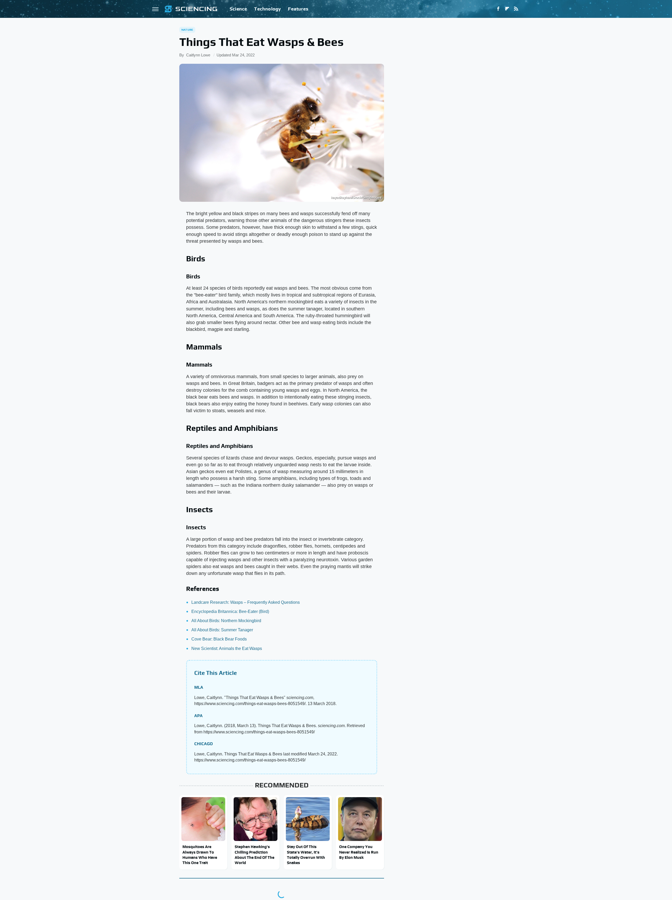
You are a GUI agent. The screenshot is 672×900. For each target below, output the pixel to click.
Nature (187, 29)
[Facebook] (498, 9)
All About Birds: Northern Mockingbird (226, 620)
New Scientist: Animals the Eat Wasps (226, 648)
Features (298, 9)
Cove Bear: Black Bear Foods (219, 639)
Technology (267, 9)
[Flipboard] (507, 9)
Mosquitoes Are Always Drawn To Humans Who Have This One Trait (199, 854)
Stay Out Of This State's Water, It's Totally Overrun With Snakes (306, 854)
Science (238, 9)
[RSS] (516, 9)
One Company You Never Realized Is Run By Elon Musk (358, 852)
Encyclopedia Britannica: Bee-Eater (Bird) (230, 611)
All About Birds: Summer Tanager (222, 630)
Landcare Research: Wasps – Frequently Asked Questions (245, 602)
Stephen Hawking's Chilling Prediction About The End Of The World (254, 854)
